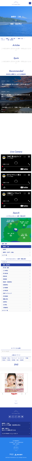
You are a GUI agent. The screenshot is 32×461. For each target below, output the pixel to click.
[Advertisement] (16, 131)
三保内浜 (3, 360)
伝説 (17, 360)
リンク (16, 450)
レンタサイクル (21, 358)
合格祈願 (21, 360)
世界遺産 (13, 360)
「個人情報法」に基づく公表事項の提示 (16, 442)
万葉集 (27, 358)
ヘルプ (16, 445)
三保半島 (8, 360)
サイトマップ (16, 448)
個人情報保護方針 (16, 440)
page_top (16, 402)
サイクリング (14, 358)
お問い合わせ (16, 447)
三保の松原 (4, 358)
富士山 (9, 358)
